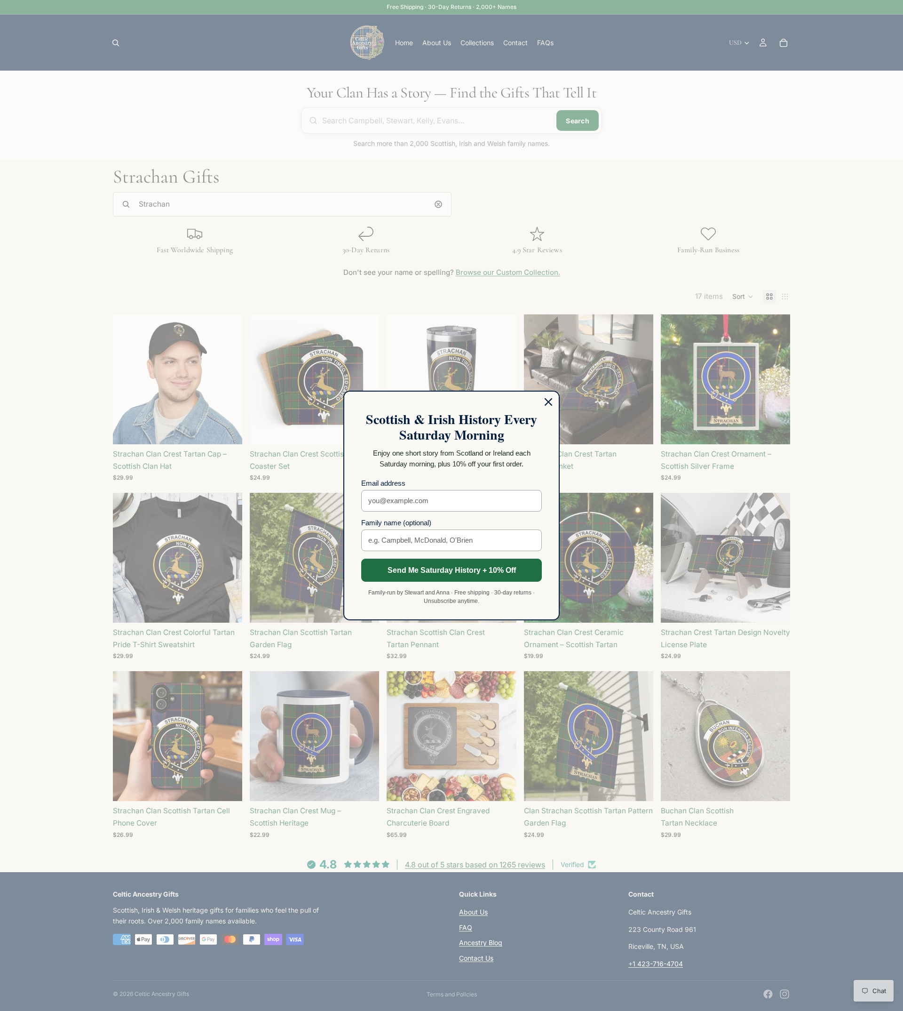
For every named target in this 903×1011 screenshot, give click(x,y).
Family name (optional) (396, 523)
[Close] (548, 402)
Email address (383, 483)
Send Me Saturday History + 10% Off (452, 570)
